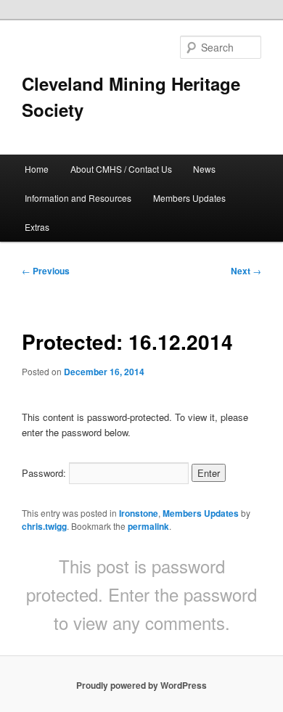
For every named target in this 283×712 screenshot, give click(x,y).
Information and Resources (78, 198)
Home (37, 169)
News (204, 169)
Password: (45, 473)
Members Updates (189, 198)
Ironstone (138, 513)
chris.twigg (44, 526)
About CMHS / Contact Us (121, 169)
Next (246, 270)
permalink (148, 526)
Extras (37, 227)
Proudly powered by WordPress (141, 685)
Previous (46, 270)
